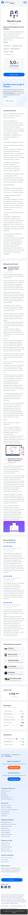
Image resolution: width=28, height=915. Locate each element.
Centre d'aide (4, 859)
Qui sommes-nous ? (6, 791)
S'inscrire (11, 880)
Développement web (6, 822)
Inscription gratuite (14, 779)
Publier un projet (9, 101)
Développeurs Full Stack (15, 680)
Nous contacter (5, 861)
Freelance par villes (6, 840)
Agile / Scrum (7, 45)
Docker (11, 51)
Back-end (6, 48)
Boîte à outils (4, 795)
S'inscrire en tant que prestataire (9, 809)
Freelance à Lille (5, 849)
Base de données (15, 48)
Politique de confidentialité (16, 906)
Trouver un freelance (6, 807)
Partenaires (4, 815)
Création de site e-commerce (8, 824)
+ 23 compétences (8, 54)
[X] (6, 887)
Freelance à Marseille (6, 847)
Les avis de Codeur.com (7, 799)
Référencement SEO (6, 826)
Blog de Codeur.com (6, 797)
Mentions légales (5, 906)
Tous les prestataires (5, 754)
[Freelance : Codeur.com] (8, 2)
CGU (24, 906)
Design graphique (5, 830)
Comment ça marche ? (7, 857)
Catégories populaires (7, 820)
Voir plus (5, 42)
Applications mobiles (6, 834)
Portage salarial (5, 813)
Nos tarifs (3, 793)
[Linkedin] (9, 887)
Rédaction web (5, 828)
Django (6, 51)
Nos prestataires (5, 811)
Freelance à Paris (5, 843)
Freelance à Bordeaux (6, 851)
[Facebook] (2, 887)
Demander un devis (6, 805)
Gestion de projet (5, 836)
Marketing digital (5, 832)
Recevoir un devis (14, 74)
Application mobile (17, 45)
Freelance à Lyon (5, 845)
